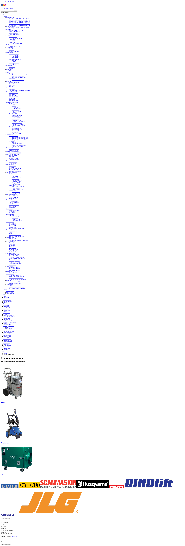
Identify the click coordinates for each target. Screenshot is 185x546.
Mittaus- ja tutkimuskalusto (12, 154)
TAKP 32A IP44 (13, 250)
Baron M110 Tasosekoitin (15, 171)
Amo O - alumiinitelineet (17, 38)
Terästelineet (12, 39)
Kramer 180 (12, 67)
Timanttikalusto (9, 134)
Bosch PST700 (15, 110)
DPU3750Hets (15, 57)
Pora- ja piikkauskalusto (11, 91)
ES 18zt (11, 70)
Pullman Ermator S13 (17, 180)
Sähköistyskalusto (10, 241)
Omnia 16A (12, 242)
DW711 (14, 106)
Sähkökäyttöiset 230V (14, 63)
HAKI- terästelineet (16, 41)
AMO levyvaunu (13, 203)
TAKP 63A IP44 (13, 252)
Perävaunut (8, 280)
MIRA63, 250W (13, 238)
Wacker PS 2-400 (13, 162)
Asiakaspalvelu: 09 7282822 (7, 1)
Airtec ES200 (12, 89)
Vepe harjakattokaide (14, 255)
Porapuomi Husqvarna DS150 (19, 140)
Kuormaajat (9, 65)
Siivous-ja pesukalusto (11, 172)
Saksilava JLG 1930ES (14, 31)
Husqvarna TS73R (16, 120)
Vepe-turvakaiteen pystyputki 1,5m (17, 258)
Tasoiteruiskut (9, 47)
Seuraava (8, 544)
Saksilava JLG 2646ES (14, 34)
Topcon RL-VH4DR (14, 158)
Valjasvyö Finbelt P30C (14, 262)
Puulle (10, 103)
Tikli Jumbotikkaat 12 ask (18, 76)
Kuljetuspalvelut (10, 291)
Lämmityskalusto (10, 222)
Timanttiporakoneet (13, 136)
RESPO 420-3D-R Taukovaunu (16, 287)
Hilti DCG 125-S (13, 86)
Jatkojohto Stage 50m (14, 249)
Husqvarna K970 (16, 117)
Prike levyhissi (12, 206)
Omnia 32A (12, 244)
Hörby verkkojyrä (13, 198)
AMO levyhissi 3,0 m (14, 205)
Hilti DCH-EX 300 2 (17, 115)
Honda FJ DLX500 (13, 196)
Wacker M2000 (12, 166)
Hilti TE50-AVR (13, 94)
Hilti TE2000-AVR (13, 100)
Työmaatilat (9, 285)
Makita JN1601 (15, 130)
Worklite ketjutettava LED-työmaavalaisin (18, 240)
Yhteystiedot (6, 297)
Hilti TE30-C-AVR (13, 93)
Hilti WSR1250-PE (16, 111)
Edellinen (3, 544)
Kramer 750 (12, 68)
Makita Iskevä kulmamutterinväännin (17, 279)
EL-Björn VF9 (12, 224)
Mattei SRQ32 (12, 211)
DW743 (14, 112)
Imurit (10, 173)
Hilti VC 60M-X (16, 184)
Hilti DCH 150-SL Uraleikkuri (19, 125)
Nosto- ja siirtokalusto (11, 199)
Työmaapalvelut (10, 293)
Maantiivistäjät (9, 52)
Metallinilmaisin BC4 (14, 159)
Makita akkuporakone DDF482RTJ (17, 276)
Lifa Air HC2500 (16, 193)
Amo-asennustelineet (17, 43)
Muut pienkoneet (10, 274)
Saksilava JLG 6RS (13, 33)
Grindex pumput (13, 163)
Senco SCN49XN (16, 216)
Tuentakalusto (9, 266)
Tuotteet (5, 16)
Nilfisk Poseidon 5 (16, 188)
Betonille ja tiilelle (13, 113)
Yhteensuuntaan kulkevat (15, 59)
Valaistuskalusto (10, 237)
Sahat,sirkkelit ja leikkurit (12, 102)
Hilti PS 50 (11, 156)
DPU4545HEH (15, 56)
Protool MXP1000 (13, 169)
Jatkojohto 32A (12, 246)
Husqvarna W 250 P (16, 182)
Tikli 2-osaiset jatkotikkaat (18, 80)
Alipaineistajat (12, 190)
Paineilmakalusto (10, 214)
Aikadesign (14, 536)
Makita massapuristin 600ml (15, 275)
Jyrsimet (8, 87)
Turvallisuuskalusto (10, 253)
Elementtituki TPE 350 (14, 267)
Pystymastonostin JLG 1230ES (16, 30)
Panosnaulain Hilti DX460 (15, 153)
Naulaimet (11, 215)
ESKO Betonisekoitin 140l (15, 168)
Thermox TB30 (12, 227)
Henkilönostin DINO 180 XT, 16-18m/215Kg (19, 22)
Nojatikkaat (12, 78)
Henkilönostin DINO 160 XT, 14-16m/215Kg (19, 21)
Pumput (8, 160)
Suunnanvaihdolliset (13, 54)
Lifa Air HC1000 (16, 192)
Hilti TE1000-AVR (13, 97)
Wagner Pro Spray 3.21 (14, 46)
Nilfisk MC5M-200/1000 (18, 186)
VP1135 (14, 61)
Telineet (8, 35)
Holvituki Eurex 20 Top (14, 270)
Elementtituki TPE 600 (14, 268)
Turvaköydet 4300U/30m (15, 263)
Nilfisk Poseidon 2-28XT (18, 189)
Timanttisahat (12, 141)
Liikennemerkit (12, 265)
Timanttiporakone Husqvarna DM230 (20, 137)
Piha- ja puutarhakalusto (11, 194)
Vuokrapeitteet (9, 284)
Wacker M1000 (12, 167)
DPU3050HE (15, 55)
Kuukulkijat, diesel (10, 26)
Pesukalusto (12, 185)
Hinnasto (5, 295)
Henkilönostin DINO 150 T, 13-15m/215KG (19, 20)
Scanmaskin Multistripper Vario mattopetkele (19, 90)
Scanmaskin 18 (12, 84)
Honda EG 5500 (13, 272)
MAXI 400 (11, 232)
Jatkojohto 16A (12, 245)
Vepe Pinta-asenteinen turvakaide (16, 257)
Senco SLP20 (15, 218)
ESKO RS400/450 (16, 108)
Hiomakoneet (9, 81)
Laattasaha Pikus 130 (17, 123)
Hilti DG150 (12, 85)
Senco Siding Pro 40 (17, 220)
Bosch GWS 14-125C (17, 129)
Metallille (11, 126)
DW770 (14, 104)
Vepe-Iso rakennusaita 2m (15, 259)
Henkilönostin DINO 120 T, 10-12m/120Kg (19, 18)
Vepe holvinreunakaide (14, 254)
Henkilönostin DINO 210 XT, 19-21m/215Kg (19, 24)
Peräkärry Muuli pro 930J (15, 283)
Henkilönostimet (10, 17)
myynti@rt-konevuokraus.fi (7, 8)
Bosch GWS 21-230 (16, 128)
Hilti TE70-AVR (13, 95)
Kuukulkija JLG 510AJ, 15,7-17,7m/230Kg (19, 28)
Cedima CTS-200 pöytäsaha (18, 121)
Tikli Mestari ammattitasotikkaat (19, 74)
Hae (15, 10)
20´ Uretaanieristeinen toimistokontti (17, 288)
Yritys (4, 296)
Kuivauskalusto (9, 229)
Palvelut (5, 289)
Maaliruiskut (9, 44)
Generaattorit (9, 271)
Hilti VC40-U (15, 176)
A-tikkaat (11, 73)
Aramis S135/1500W (14, 82)
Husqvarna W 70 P (16, 181)
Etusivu (5, 14)
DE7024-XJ (15, 107)
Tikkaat (8, 72)
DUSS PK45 (12, 98)
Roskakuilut (12, 207)
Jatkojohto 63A (12, 248)
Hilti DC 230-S (15, 119)
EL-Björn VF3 (12, 223)
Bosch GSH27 (12, 99)
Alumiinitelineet (13, 37)
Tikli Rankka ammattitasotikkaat (19, 77)
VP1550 (14, 60)
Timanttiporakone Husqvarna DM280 (20, 138)
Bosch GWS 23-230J (17, 116)
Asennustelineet (12, 42)
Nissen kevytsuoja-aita (14, 261)
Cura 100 (11, 48)
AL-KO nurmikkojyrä (14, 197)
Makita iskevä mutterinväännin (16, 278)
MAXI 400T (12, 233)
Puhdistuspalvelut (10, 292)
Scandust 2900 (15, 179)
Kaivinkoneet (9, 69)
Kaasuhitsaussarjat (13, 150)
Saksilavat (8, 29)
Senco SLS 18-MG (16, 219)
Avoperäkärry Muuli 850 (15, 281)
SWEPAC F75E (16, 64)
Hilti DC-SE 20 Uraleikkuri (18, 124)
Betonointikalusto (10, 164)
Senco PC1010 (12, 212)
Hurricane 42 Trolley (17, 175)
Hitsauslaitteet (9, 147)
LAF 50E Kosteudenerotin (15, 235)
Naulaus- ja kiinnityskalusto (12, 151)
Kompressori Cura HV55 (15, 51)
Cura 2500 (11, 50)
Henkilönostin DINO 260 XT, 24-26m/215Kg (19, 25)
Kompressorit (9, 209)
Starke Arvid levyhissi (14, 202)
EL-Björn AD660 (13, 231)
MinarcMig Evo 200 (14, 149)
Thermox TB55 (12, 225)
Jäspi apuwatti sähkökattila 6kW (16, 228)
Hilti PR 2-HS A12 (13, 155)
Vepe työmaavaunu (13, 201)
